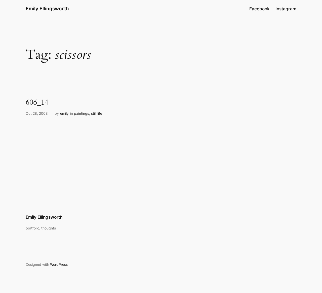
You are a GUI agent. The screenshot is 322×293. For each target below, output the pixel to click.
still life (96, 113)
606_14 (37, 102)
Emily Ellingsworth (47, 9)
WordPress (59, 264)
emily (64, 113)
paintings (81, 113)
